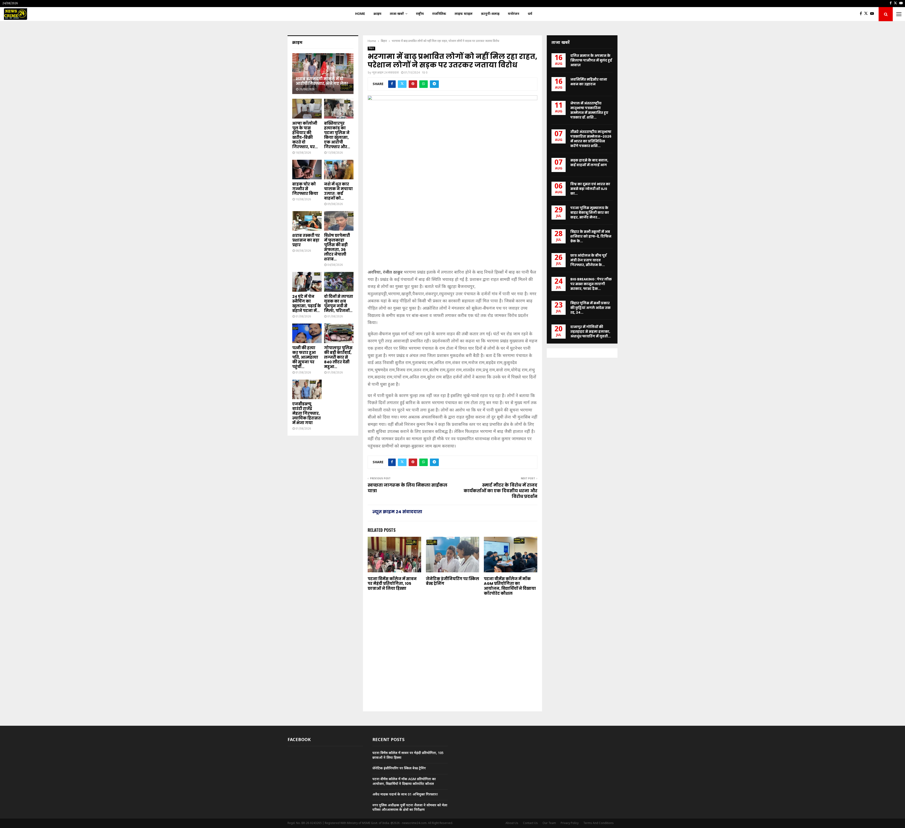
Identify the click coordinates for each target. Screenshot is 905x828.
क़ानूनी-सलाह (490, 14)
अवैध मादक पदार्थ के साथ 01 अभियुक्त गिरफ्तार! (405, 794)
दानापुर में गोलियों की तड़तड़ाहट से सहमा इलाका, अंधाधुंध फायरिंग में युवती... (590, 331)
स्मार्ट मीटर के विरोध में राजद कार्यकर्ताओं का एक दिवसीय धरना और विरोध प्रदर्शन (500, 490)
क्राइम (377, 14)
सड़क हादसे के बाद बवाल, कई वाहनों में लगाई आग (589, 162)
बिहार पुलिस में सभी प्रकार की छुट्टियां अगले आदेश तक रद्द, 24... (590, 308)
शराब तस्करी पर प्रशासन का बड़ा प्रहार (306, 240)
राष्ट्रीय (420, 14)
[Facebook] (862, 14)
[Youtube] (873, 14)
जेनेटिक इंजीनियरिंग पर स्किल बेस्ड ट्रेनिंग (452, 581)
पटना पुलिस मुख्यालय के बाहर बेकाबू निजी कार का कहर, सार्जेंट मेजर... (589, 212)
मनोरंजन (513, 14)
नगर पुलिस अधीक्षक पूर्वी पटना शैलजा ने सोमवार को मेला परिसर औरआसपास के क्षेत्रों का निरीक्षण (409, 807)
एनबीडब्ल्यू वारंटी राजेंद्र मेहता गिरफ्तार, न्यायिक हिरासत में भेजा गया (306, 413)
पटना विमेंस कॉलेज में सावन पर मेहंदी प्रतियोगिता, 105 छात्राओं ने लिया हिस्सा (392, 583)
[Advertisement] (452, 232)
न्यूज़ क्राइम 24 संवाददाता (385, 73)
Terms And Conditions (598, 823)
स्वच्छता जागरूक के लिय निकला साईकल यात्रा (407, 488)
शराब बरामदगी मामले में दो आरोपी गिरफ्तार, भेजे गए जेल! (322, 81)
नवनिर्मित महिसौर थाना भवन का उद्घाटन (588, 81)
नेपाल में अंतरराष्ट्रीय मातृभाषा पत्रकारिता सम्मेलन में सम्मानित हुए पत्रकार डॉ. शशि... (589, 110)
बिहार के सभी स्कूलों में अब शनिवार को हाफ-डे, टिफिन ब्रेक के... (590, 236)
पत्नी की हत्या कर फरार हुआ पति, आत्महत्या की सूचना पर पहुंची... (305, 357)
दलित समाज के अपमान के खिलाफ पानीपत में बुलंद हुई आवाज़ (591, 60)
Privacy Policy (570, 823)
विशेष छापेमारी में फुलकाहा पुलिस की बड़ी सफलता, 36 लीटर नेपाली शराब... (337, 247)
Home (360, 14)
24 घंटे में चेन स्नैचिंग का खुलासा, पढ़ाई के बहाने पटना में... (306, 303)
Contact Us (530, 823)
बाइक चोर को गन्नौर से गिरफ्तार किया (305, 188)
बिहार (371, 48)
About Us (512, 823)
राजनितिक (439, 14)
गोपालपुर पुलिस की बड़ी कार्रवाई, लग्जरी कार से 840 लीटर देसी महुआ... (338, 357)
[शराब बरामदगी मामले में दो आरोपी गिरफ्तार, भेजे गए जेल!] (323, 73)
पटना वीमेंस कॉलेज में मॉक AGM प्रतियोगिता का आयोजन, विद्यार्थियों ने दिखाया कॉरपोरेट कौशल (510, 586)
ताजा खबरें (397, 14)
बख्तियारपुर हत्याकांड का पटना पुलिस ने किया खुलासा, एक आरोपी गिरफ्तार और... (337, 135)
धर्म (530, 14)
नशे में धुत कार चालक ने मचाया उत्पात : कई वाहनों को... (338, 191)
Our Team (549, 823)
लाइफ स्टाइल (464, 14)
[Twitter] (867, 14)
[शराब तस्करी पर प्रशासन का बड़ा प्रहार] (307, 221)
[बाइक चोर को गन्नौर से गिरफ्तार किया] (307, 169)
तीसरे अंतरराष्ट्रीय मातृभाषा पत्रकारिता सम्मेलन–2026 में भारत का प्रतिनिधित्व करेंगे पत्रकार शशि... (590, 138)
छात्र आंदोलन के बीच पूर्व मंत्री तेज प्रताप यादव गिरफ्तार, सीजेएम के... (588, 260)
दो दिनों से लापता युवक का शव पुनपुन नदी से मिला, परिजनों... (338, 303)
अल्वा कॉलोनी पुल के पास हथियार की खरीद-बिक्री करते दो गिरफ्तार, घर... (305, 135)
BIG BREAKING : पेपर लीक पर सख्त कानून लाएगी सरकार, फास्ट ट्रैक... (591, 284)
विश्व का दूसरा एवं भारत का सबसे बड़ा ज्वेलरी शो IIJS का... (590, 189)
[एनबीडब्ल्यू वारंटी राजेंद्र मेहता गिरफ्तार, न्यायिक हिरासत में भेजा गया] (307, 389)
